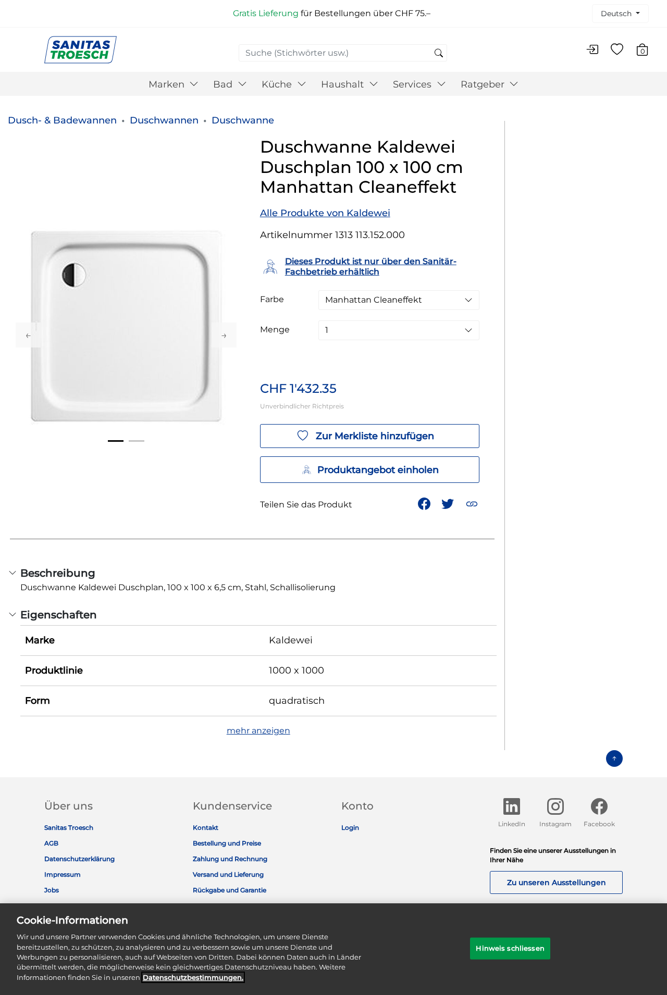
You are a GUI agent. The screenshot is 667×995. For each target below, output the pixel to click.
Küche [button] (278, 84)
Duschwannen (164, 120)
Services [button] (413, 84)
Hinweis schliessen (510, 948)
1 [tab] (115, 441)
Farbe (272, 299)
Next (224, 334)
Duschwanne (243, 120)
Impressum (62, 874)
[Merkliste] (617, 50)
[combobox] (343, 52)
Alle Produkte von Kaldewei (325, 213)
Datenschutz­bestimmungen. (193, 977)
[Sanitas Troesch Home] (80, 49)
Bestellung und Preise (227, 843)
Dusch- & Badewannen (62, 120)
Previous (28, 334)
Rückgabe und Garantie (229, 890)
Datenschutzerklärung (79, 859)
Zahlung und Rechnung (230, 859)
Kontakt (205, 827)
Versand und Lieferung (228, 874)
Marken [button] (168, 84)
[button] (473, 503)
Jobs (51, 890)
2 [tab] (136, 441)
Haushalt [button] (343, 84)
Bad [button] (224, 84)
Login (350, 827)
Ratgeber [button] (484, 84)
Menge (275, 329)
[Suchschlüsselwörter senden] (439, 53)
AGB (51, 843)
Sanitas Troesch (68, 827)
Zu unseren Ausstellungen (556, 882)
